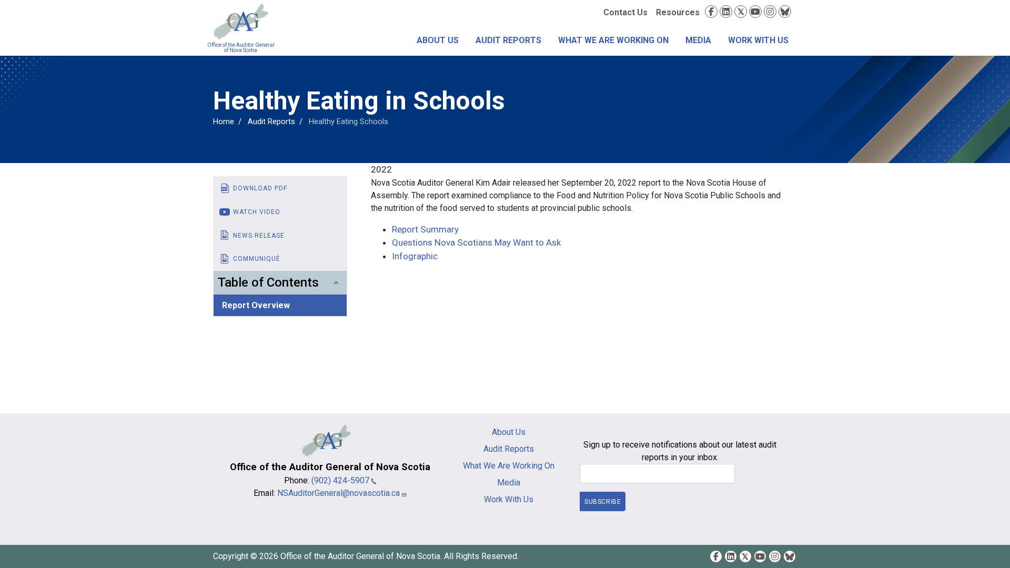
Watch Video (256, 212)
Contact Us (625, 12)
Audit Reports (508, 40)
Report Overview (256, 305)
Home (223, 121)
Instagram (770, 11)
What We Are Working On (613, 40)
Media (698, 40)
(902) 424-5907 (340, 480)
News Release (259, 235)
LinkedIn (726, 11)
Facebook (711, 11)
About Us (438, 40)
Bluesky (785, 11)
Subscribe (602, 501)
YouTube (755, 11)
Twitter (740, 11)
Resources (678, 12)
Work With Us (758, 40)
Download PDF (260, 188)
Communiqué (256, 258)
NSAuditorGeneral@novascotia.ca (338, 493)
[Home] (240, 22)
